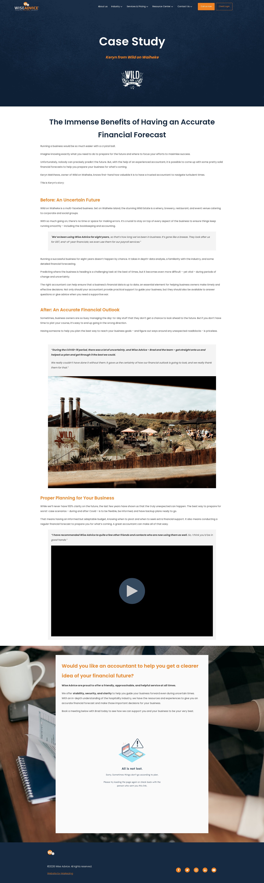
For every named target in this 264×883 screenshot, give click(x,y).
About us (103, 6)
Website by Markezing (60, 873)
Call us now (206, 6)
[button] (117, 6)
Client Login (224, 6)
